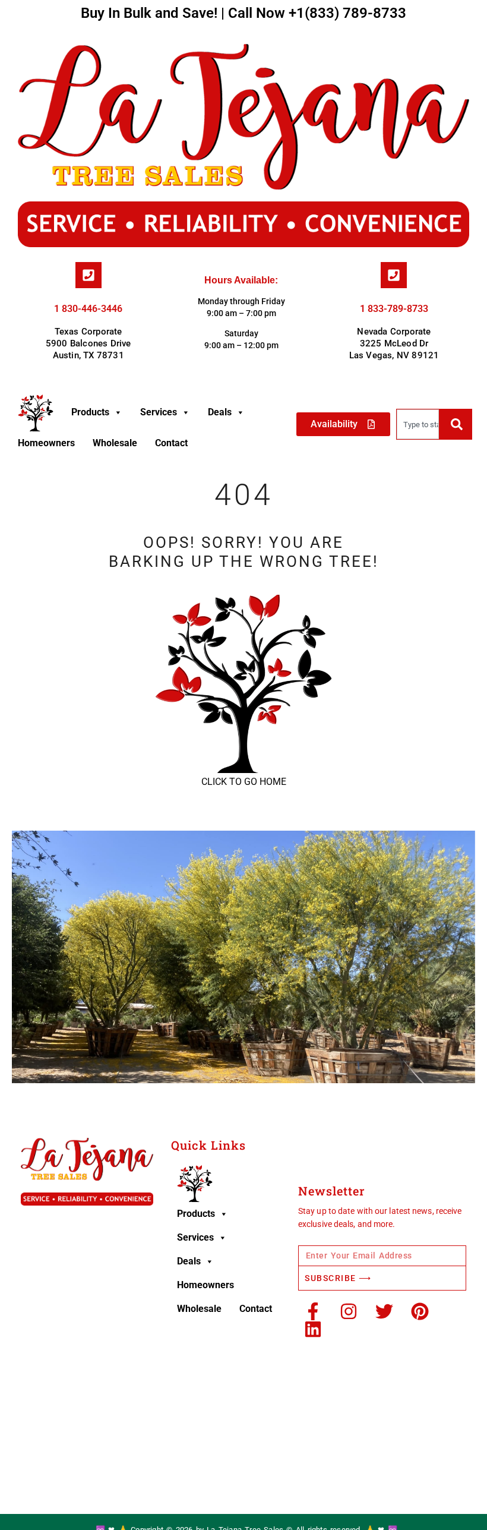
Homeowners (46, 443)
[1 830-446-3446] (88, 275)
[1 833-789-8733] (394, 275)
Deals (220, 412)
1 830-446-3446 (88, 308)
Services (158, 412)
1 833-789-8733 (394, 308)
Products (90, 412)
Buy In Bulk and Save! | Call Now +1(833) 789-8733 (243, 13)
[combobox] (418, 424)
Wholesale (115, 443)
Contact (171, 443)
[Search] (455, 424)
